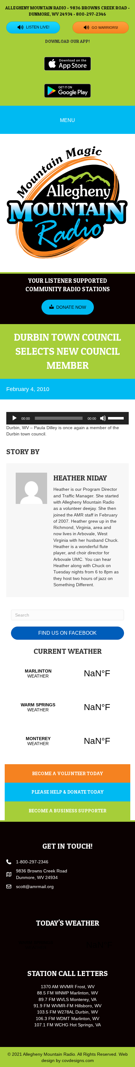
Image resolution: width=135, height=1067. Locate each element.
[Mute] (103, 418)
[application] (67, 418)
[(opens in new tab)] (67, 63)
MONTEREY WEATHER (67, 741)
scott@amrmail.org (35, 886)
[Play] (14, 418)
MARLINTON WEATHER (67, 673)
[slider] (117, 417)
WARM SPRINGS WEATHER (67, 707)
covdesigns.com (78, 1060)
